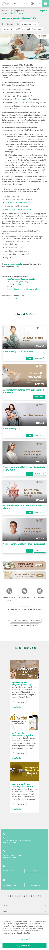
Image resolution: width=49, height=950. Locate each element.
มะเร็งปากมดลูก (18, 99)
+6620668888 (39, 397)
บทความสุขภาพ (16, 10)
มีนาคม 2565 (29, 10)
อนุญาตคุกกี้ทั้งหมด (24, 946)
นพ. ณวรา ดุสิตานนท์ (13, 264)
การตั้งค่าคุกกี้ (24, 939)
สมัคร (35, 871)
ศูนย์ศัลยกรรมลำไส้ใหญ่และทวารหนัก (29, 29)
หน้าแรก (4, 10)
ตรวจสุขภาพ (7, 29)
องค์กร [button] (5, 911)
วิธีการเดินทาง (35, 885)
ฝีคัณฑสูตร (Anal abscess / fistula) (18, 209)
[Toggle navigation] (45, 3)
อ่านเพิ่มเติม (16, 707)
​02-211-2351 (20, 284)
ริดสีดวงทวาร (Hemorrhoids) (16, 202)
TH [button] (38, 3)
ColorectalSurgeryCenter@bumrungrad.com (23, 289)
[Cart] (32, 3)
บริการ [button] (5, 905)
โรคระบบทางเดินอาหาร (29, 24)
